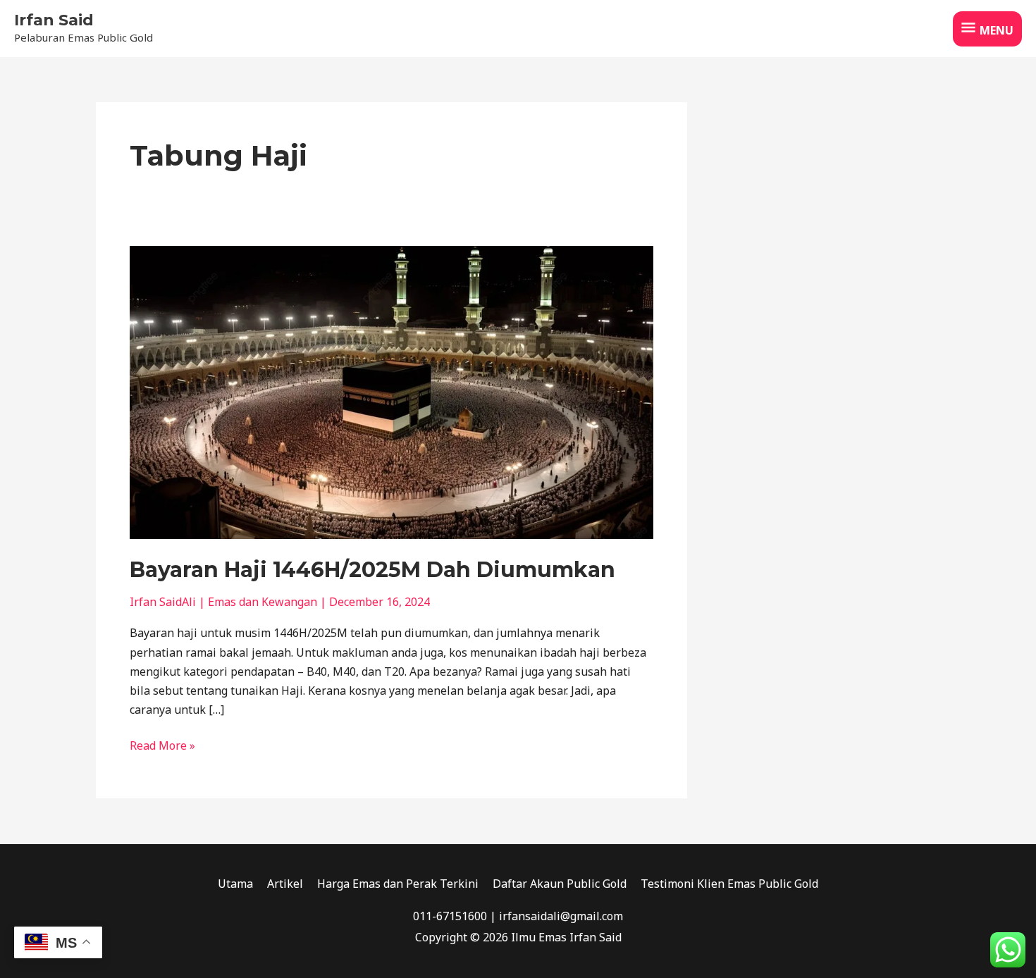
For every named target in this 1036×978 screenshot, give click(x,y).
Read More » (162, 744)
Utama (235, 883)
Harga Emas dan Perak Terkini (398, 883)
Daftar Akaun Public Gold (560, 883)
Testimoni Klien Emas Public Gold (729, 883)
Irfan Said (54, 20)
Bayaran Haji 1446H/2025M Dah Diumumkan (372, 570)
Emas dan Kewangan (262, 601)
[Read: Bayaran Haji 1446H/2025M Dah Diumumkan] (391, 391)
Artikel (285, 883)
